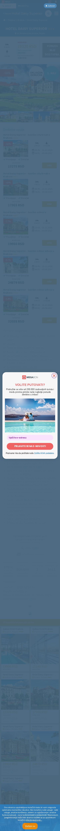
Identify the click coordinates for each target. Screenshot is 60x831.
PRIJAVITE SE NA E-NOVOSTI (30, 446)
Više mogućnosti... (34, 820)
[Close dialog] (54, 375)
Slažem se (30, 826)
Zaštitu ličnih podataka (44, 453)
